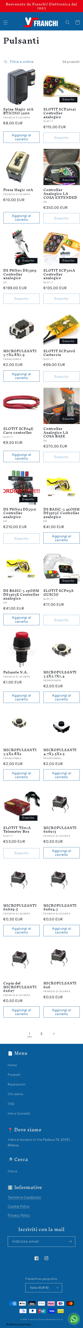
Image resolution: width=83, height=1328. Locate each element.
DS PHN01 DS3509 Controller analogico (20, 274)
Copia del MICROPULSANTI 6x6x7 (19, 987)
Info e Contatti (19, 1113)
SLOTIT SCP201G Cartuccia (59, 353)
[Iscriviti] (70, 1241)
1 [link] (29, 1034)
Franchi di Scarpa (37, 1319)
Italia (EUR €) (39, 1287)
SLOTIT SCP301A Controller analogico (59, 274)
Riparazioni (16, 1084)
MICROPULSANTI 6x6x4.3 (60, 907)
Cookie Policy (19, 1206)
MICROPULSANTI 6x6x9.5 (19, 907)
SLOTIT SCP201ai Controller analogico (59, 113)
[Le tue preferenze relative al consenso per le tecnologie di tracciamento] (18, 1324)
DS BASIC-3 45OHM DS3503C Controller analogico (61, 513)
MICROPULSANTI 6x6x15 (60, 829)
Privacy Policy (19, 1215)
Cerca (12, 1171)
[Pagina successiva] (53, 1034)
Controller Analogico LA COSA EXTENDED (60, 193)
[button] (5, 22)
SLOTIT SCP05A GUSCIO (58, 592)
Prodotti (14, 1075)
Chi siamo (15, 1094)
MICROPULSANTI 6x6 (60, 985)
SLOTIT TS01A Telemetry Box (17, 829)
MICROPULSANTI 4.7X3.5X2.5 (60, 752)
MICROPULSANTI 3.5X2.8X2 (19, 752)
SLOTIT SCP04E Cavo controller (18, 430)
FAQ (11, 1104)
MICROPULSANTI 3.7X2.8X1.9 (19, 353)
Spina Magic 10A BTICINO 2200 (18, 111)
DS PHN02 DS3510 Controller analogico (19, 513)
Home (12, 1065)
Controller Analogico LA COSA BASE (55, 432)
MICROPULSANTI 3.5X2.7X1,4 (60, 674)
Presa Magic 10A (18, 190)
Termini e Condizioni (24, 1197)
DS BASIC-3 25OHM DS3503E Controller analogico (21, 594)
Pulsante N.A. (15, 672)
